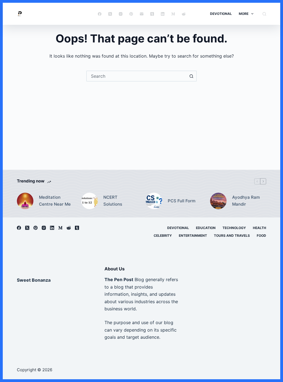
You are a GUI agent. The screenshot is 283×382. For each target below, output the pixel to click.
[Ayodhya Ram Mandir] (218, 201)
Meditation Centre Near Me (55, 201)
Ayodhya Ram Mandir (246, 201)
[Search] (264, 14)
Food (261, 235)
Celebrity (163, 235)
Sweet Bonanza (34, 280)
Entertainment (193, 235)
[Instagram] (120, 14)
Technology (234, 228)
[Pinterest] (131, 14)
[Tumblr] (152, 14)
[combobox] (136, 76)
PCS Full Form (181, 200)
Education (206, 228)
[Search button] (191, 76)
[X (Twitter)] (110, 14)
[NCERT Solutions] (89, 201)
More (243, 14)
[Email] (141, 14)
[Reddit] (183, 14)
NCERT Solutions (112, 201)
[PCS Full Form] (154, 201)
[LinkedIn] (162, 14)
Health (259, 228)
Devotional (221, 14)
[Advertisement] (141, 123)
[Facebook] (99, 14)
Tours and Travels (232, 235)
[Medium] (173, 14)
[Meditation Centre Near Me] (25, 201)
